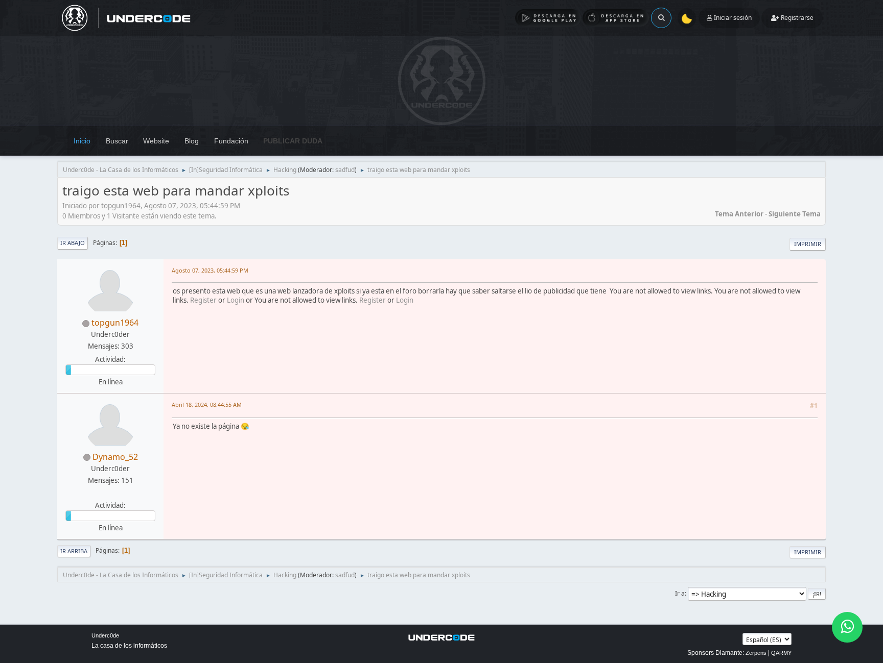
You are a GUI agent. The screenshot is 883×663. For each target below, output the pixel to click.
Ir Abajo (72, 243)
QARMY (781, 653)
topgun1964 (114, 322)
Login (235, 300)
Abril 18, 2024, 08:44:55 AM (207, 404)
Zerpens (756, 653)
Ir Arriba (73, 551)
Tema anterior (739, 213)
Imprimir (807, 244)
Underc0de (105, 635)
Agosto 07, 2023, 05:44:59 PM (210, 270)
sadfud (345, 169)
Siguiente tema (795, 213)
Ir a (680, 593)
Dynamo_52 (115, 456)
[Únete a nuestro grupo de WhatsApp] (847, 627)
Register (203, 300)
